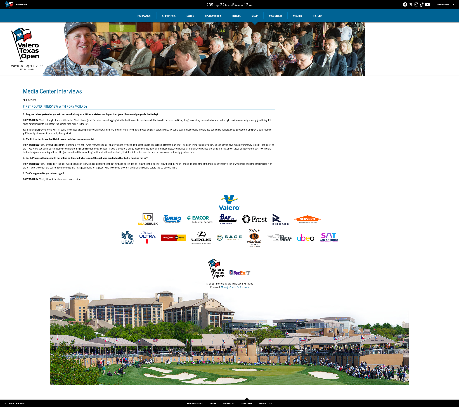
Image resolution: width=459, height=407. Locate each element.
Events (190, 15)
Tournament (144, 15)
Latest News (228, 403)
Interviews (247, 403)
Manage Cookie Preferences (235, 287)
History (317, 15)
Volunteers (275, 15)
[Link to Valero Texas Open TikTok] (421, 4)
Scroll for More (17, 403)
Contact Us (443, 4)
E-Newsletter (265, 403)
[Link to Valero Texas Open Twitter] (411, 4)
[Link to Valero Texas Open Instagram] (416, 4)
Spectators (169, 15)
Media (255, 15)
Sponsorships (213, 15)
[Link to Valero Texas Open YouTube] (427, 4)
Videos (213, 403)
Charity (297, 15)
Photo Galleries (194, 403)
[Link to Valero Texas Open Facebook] (405, 4)
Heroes (236, 15)
